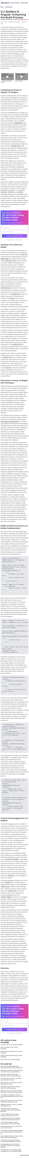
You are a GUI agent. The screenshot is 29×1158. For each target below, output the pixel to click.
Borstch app (24, 3)
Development (8, 7)
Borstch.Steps (15, 3)
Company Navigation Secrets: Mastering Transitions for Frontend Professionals (11, 1119)
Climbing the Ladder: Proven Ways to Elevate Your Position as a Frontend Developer (12, 1071)
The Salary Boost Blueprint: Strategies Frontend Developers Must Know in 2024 (11, 1140)
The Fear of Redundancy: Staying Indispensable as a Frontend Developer (10, 1123)
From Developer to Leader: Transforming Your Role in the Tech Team (11, 1079)
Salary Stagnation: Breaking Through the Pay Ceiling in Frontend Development (12, 1136)
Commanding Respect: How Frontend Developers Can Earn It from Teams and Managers (10, 1146)
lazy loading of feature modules (9, 421)
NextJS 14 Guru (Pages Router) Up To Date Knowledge (11, 1056)
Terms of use (18, 239)
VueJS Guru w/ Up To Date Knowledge (10, 1059)
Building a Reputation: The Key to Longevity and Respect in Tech (11, 1105)
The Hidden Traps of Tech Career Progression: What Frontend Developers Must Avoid (11, 1110)
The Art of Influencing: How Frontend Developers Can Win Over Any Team (10, 1114)
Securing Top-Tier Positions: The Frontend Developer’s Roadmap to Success (11, 1101)
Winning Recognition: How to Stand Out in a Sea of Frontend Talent (11, 1127)
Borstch (5, 2)
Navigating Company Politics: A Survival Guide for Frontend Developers (10, 1087)
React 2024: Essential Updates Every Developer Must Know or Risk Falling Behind (11, 1067)
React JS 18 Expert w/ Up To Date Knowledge (9, 1048)
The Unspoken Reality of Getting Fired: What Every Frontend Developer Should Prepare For (12, 1132)
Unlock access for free (15, 236)
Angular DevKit (5, 258)
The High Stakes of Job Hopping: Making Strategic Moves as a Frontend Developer (11, 1150)
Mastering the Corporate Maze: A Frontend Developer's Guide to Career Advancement (11, 1091)
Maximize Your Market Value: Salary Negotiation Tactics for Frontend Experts (11, 1075)
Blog (2, 7)
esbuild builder (18, 123)
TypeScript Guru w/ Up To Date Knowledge (11, 1044)
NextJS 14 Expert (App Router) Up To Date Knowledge (11, 1052)
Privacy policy (10, 239)
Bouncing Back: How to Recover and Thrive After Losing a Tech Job (11, 1083)
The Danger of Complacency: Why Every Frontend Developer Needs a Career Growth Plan (12, 1096)
